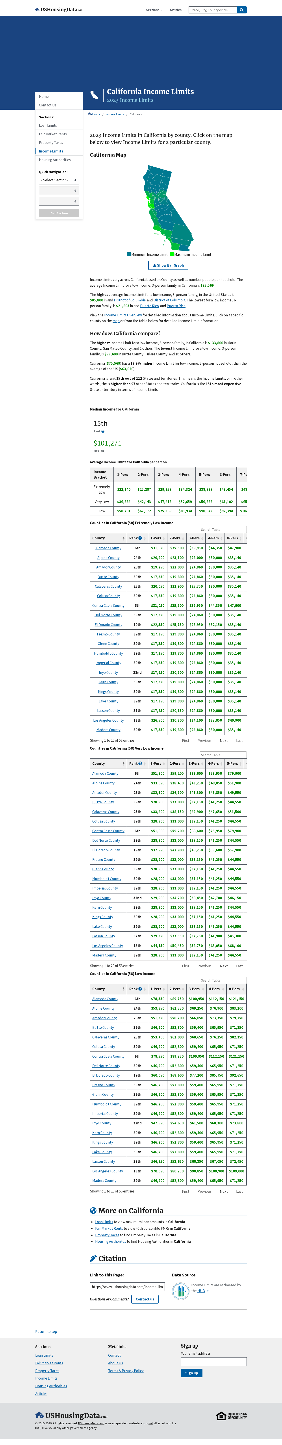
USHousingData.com (91, 1423)
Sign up (191, 1373)
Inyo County (108, 672)
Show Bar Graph (170, 265)
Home (96, 114)
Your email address (196, 1353)
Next (224, 740)
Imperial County (108, 662)
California (136, 114)
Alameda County (108, 548)
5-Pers (232, 763)
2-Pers (175, 538)
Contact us (145, 1299)
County (98, 538)
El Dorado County (108, 624)
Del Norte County (108, 615)
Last (239, 740)
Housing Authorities (55, 159)
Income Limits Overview (123, 315)
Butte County (108, 576)
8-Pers (232, 538)
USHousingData (62, 10)
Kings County (108, 691)
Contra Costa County (108, 605)
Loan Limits (48, 125)
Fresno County (108, 634)
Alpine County (108, 557)
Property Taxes (51, 142)
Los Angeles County (108, 720)
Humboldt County (108, 653)
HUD (201, 1290)
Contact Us (47, 105)
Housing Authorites (110, 1241)
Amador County (108, 567)
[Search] (242, 9)
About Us (115, 1363)
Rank (133, 538)
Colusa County (108, 595)
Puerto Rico (149, 305)
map (116, 320)
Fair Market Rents (53, 134)
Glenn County (108, 643)
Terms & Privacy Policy (126, 1370)
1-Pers (155, 538)
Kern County (108, 682)
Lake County (108, 701)
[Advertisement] (141, 54)
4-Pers (213, 538)
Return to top (46, 1331)
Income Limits (115, 114)
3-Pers (194, 538)
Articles (41, 1393)
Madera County (108, 729)
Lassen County (108, 710)
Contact (114, 1355)
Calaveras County (108, 586)
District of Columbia (130, 300)
